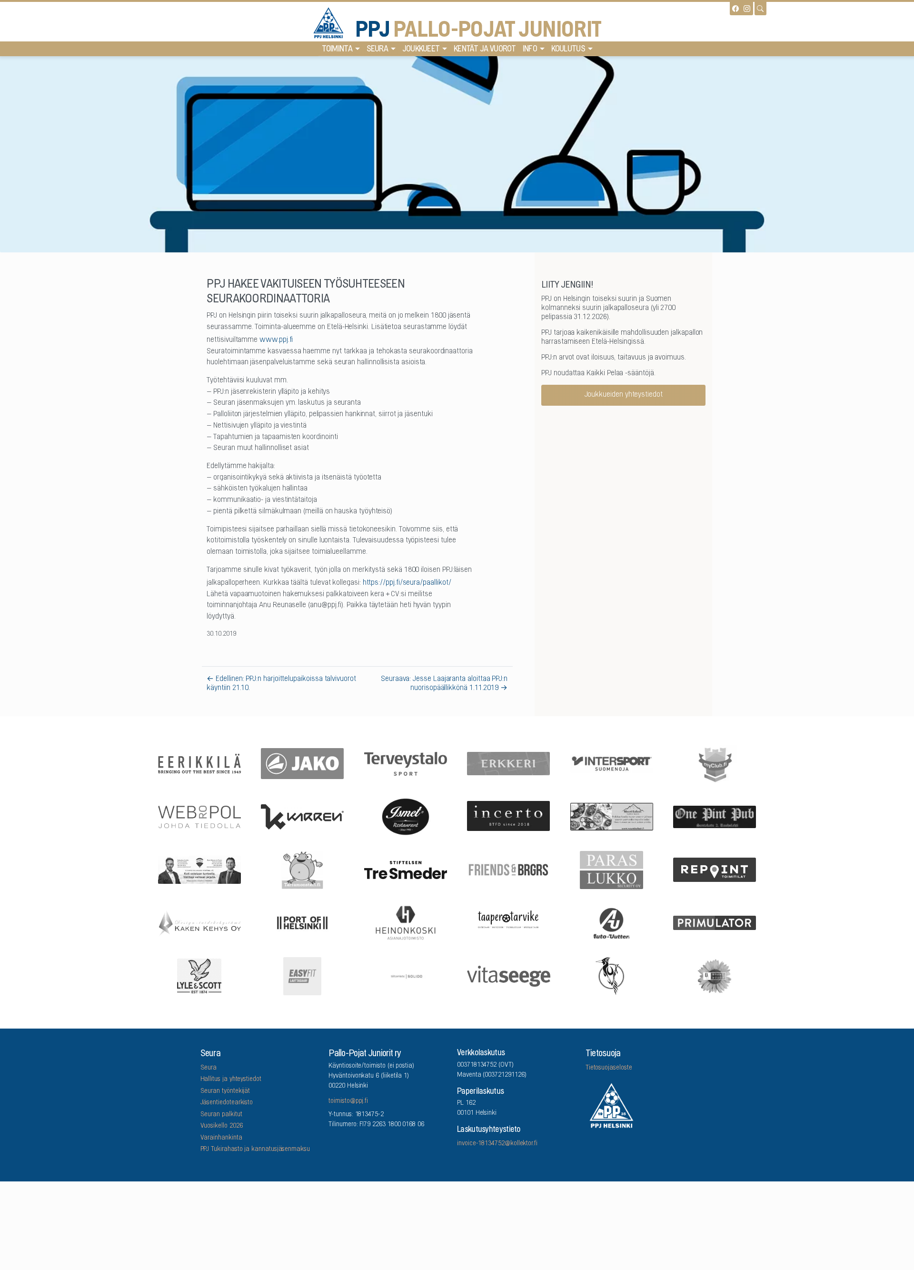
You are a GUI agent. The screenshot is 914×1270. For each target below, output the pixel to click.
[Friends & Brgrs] (509, 869)
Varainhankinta (221, 1138)
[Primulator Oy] (715, 922)
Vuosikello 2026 (221, 1126)
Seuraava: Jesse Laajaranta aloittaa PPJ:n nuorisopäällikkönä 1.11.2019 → (444, 683)
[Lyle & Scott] (199, 975)
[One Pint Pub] (715, 816)
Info (530, 49)
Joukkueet (421, 49)
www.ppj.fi (276, 340)
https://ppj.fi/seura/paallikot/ (407, 583)
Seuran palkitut (221, 1114)
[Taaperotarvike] (509, 922)
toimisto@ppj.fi (348, 1101)
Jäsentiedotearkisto (226, 1103)
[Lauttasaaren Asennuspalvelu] (611, 975)
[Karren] (302, 816)
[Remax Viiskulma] (199, 869)
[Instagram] (747, 8)
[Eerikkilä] (199, 762)
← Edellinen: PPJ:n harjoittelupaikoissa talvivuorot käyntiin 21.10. (281, 683)
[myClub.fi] (715, 763)
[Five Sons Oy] (405, 816)
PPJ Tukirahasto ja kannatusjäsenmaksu (255, 1149)
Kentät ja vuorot (485, 49)
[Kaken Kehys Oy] (199, 922)
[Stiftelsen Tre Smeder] (405, 869)
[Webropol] (199, 816)
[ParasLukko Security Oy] (611, 869)
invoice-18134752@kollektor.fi (497, 1143)
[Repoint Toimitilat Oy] (715, 869)
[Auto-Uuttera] (611, 922)
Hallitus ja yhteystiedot (230, 1079)
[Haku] (760, 8)
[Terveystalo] (405, 763)
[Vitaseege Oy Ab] (509, 975)
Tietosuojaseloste (609, 1068)
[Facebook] (735, 8)
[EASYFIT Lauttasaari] (302, 975)
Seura (377, 49)
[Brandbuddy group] (715, 975)
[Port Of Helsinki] (302, 922)
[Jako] (302, 763)
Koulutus (568, 49)
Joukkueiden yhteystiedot (624, 395)
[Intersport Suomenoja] (611, 763)
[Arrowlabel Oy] (302, 869)
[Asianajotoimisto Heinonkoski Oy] (405, 922)
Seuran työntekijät (225, 1091)
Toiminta (337, 49)
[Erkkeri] (509, 763)
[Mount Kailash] (611, 816)
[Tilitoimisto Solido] (405, 975)
